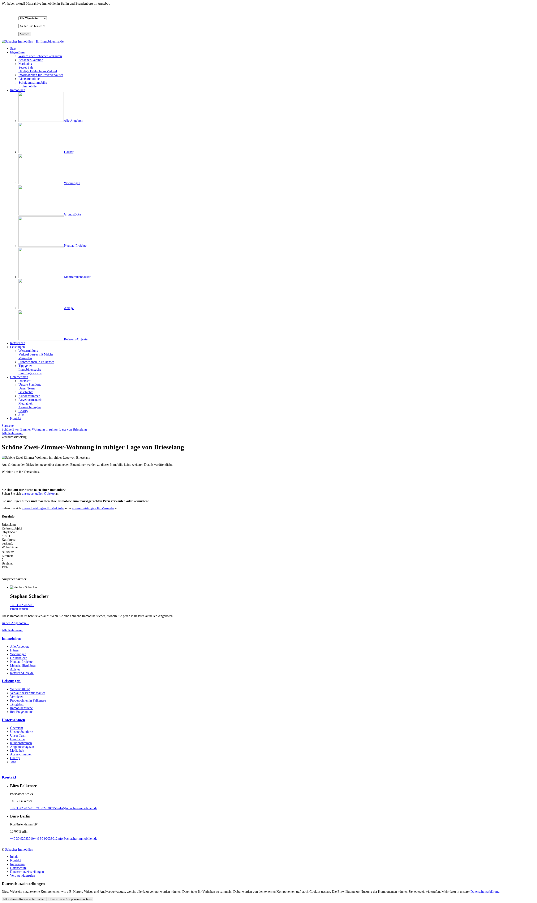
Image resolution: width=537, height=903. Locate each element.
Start (13, 48)
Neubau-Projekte (21, 661)
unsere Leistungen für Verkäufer (43, 508)
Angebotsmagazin (22, 747)
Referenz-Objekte (22, 673)
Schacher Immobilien (19, 849)
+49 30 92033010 (22, 838)
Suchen (24, 34)
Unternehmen (19, 377)
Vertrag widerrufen (22, 875)
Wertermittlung (20, 689)
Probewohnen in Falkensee (28, 700)
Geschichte (17, 739)
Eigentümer (17, 52)
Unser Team (18, 735)
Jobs (13, 762)
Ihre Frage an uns (21, 712)
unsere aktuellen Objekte (38, 493)
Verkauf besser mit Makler (27, 693)
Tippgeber (16, 704)
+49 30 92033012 (45, 838)
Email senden (19, 609)
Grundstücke (18, 658)
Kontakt (15, 418)
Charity (15, 758)
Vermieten (16, 696)
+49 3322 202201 (22, 605)
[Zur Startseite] (33, 41)
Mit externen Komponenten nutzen (24, 899)
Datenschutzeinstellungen (27, 871)
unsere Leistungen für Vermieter (93, 508)
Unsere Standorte (21, 731)
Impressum (17, 864)
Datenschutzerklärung (485, 891)
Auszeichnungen (21, 754)
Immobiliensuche (21, 708)
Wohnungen (18, 654)
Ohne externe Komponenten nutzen (69, 899)
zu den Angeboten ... (15, 623)
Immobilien (17, 90)
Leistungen (17, 347)
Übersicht (16, 728)
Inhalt (14, 856)
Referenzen (17, 343)
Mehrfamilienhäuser (23, 665)
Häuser (15, 650)
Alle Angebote (19, 646)
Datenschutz (18, 868)
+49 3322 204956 (45, 808)
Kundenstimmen (21, 743)
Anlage (15, 669)
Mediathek (17, 750)
